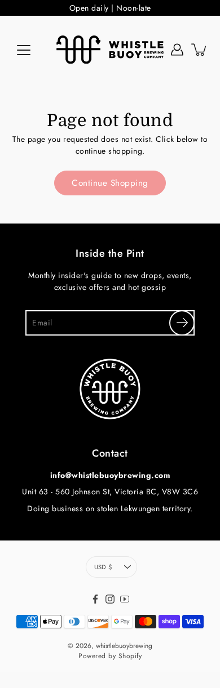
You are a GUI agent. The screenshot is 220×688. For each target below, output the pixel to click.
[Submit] (182, 323)
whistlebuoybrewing (124, 646)
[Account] (177, 50)
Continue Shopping (110, 183)
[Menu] (23, 50)
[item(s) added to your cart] (200, 50)
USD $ (103, 566)
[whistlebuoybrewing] (110, 49)
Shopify (130, 656)
